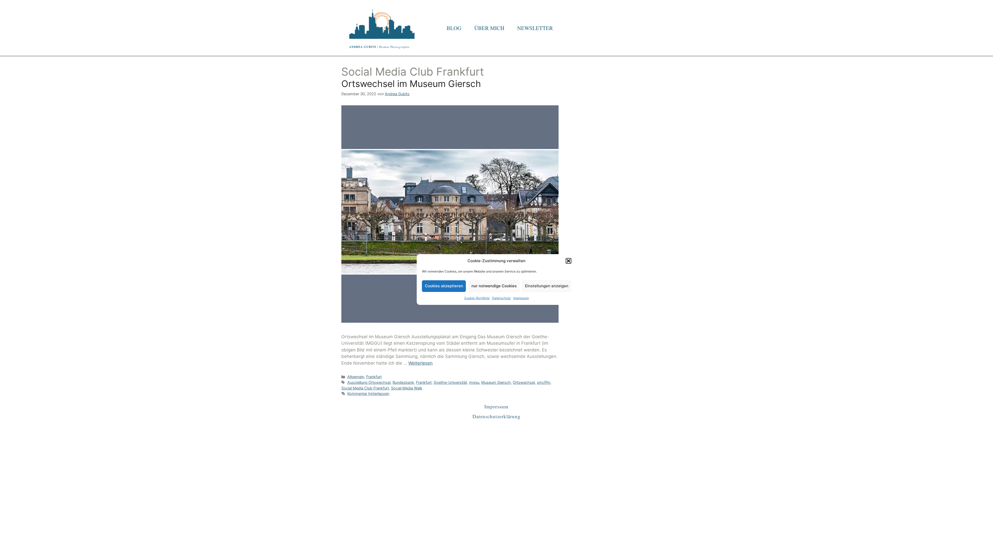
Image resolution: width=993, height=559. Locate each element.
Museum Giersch (496, 382)
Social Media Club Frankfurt (365, 388)
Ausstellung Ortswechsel (368, 382)
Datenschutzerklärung (496, 416)
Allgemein (355, 376)
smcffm (543, 382)
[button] (568, 260)
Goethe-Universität (450, 382)
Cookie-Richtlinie (477, 298)
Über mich (489, 28)
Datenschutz (501, 298)
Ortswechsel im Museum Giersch (411, 83)
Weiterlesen (420, 363)
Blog (454, 28)
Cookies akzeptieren (444, 285)
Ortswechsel (524, 382)
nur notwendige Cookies (494, 285)
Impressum (521, 298)
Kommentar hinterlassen (368, 393)
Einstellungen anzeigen (546, 285)
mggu (474, 382)
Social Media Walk (406, 388)
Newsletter (535, 28)
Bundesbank (403, 382)
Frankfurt (374, 376)
